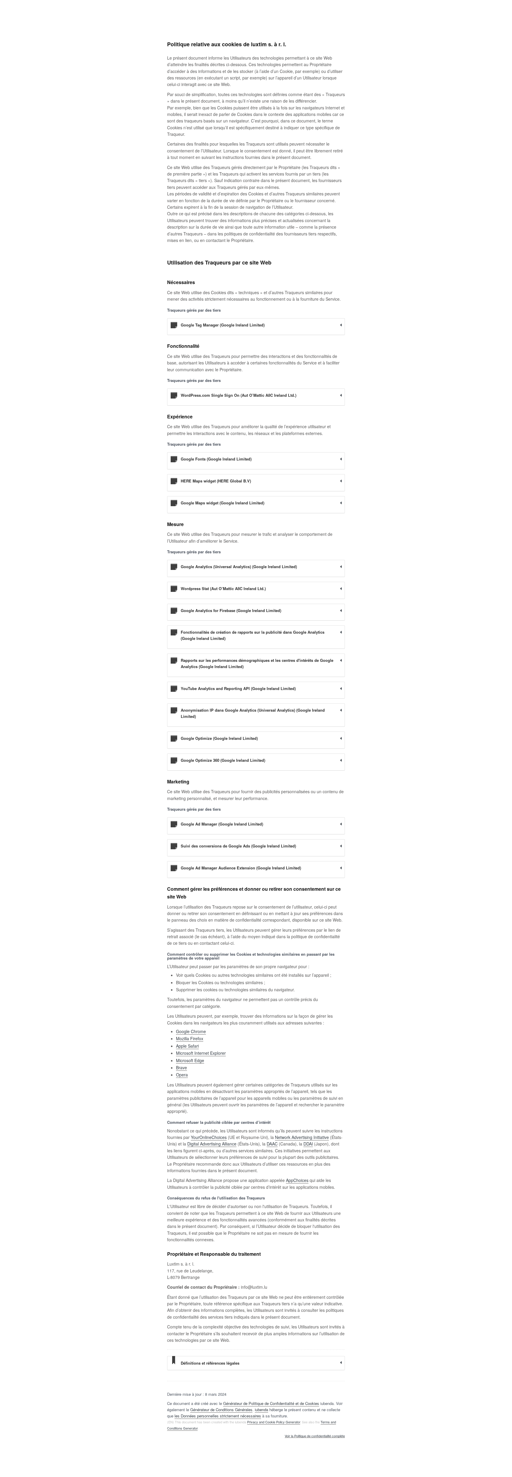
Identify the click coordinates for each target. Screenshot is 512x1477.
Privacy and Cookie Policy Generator (273, 1421)
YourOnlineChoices (209, 1137)
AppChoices (297, 1180)
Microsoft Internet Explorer (201, 1053)
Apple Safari (187, 1046)
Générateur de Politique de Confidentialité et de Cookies (271, 1403)
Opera (182, 1075)
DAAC (272, 1144)
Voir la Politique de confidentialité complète (315, 1436)
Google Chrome (191, 1031)
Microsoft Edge (190, 1060)
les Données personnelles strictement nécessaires (218, 1416)
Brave (181, 1067)
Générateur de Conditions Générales (221, 1409)
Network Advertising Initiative (302, 1137)
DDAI (308, 1144)
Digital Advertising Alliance (211, 1144)
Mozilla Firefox (189, 1038)
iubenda (261, 1409)
